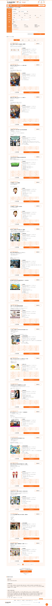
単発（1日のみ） (16, 13)
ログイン (26, 574)
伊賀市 (14, 580)
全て (40, 15)
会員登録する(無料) (25, 571)
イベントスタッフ (24, 78)
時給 (14, 17)
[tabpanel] (15, 50)
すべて (38, 17)
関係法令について (19, 600)
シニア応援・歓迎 (34, 591)
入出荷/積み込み (14, 585)
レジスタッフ (23, 424)
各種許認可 (23, 600)
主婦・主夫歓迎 (15, 25)
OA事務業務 (8, 587)
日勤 (14, 15)
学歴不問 (25, 24)
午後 (24, 15)
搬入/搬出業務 (31, 585)
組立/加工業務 (18, 585)
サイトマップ (35, 600)
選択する (14, 21)
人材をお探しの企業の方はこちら (29, 600)
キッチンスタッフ (34, 586)
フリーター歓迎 (26, 25)
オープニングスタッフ (16, 27)
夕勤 (30, 15)
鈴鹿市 (16, 580)
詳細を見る (38, 43)
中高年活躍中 (37, 591)
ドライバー (12, 587)
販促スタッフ (26, 586)
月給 (30, 17)
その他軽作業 (23, 528)
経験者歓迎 (36, 24)
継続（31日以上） (26, 13)
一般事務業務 (42, 586)
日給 (22, 17)
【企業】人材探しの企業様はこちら (42, 0)
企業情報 (15, 600)
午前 (19, 15)
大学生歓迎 (14, 24)
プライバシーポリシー (35, 602)
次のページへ (32, 564)
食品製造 (24, 585)
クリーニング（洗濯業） (10, 586)
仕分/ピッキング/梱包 (24, 143)
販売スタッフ (23, 53)
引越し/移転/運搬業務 (36, 585)
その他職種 (14, 587)
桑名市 (12, 580)
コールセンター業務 (38, 586)
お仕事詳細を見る (31, 60)
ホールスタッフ (24, 267)
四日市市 (8, 580)
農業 (25, 585)
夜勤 (35, 15)
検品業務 (21, 585)
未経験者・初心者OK (37, 25)
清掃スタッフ (40, 585)
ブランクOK (30, 591)
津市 (10, 580)
